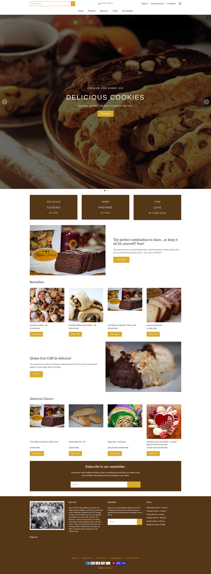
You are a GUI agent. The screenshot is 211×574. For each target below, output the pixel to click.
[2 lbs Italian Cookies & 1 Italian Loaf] (125, 335)
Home (80, 11)
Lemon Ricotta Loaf (154, 361)
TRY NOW (121, 296)
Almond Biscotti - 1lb (77, 478)
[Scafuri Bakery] (105, 4)
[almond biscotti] (86, 451)
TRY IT (36, 410)
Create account (157, 4)
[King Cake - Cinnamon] (125, 451)
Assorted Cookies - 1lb (38, 361)
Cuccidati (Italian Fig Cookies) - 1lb (82, 361)
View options (115, 370)
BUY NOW (105, 132)
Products (92, 11)
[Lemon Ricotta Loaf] (164, 341)
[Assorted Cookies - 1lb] (47, 341)
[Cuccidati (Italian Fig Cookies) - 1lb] (86, 341)
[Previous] (4, 120)
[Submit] (73, 3)
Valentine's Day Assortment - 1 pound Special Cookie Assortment (161, 479)
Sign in (145, 4)
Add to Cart (36, 370)
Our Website (127, 11)
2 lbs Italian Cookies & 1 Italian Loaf (122, 361)
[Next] (206, 120)
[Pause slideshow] (208, 17)
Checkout (171, 4)
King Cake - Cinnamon (117, 478)
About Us (104, 11)
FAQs (115, 11)
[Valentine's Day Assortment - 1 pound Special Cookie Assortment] (164, 457)
